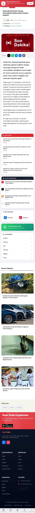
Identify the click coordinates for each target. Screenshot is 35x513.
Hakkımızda (5, 481)
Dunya (4, 257)
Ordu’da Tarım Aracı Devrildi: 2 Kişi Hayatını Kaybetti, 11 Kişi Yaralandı (17, 139)
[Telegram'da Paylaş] (16, 55)
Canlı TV (20, 466)
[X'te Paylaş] (8, 55)
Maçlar (20, 459)
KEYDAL (27, 488)
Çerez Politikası (6, 494)
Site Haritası (28, 505)
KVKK (3, 490)
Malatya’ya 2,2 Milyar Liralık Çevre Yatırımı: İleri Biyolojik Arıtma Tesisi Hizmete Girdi (15, 169)
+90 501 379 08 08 (25, 481)
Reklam (4, 487)
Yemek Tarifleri (6, 469)
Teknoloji (5, 250)
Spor (4, 246)
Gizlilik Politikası (8, 505)
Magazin (5, 253)
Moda (3, 459)
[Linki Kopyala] (23, 55)
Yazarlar (20, 469)
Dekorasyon (5, 466)
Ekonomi (5, 242)
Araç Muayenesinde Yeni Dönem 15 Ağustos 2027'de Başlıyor (17, 147)
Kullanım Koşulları (18, 505)
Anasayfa (5, 7)
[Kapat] (33, 2)
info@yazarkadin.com (26, 484)
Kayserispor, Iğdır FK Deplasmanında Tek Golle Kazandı (17, 162)
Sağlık (3, 456)
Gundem (5, 238)
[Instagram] (8, 442)
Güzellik (4, 462)
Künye (3, 484)
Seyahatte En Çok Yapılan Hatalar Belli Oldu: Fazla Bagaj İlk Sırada (16, 155)
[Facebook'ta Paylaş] (20, 55)
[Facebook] (4, 442)
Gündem (12, 7)
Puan (19, 462)
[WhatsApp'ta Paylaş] (12, 55)
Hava (19, 456)
